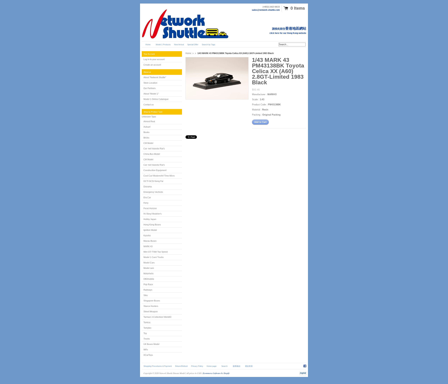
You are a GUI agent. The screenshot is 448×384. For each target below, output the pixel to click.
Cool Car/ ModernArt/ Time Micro (159, 176)
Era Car (147, 197)
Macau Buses (150, 241)
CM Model (148, 143)
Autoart (147, 127)
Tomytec (147, 328)
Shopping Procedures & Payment (158, 366)
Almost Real (149, 121)
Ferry (146, 203)
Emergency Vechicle (153, 192)
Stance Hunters (151, 306)
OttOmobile (149, 279)
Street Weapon (151, 311)
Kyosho (147, 235)
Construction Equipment (155, 170)
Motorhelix (148, 273)
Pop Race (148, 284)
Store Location (150, 83)
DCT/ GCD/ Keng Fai (153, 181)
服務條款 (236, 366)
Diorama (148, 186)
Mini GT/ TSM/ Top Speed (156, 252)
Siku (146, 295)
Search (224, 366)
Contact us (149, 104)
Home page (211, 366)
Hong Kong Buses (152, 224)
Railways (148, 290)
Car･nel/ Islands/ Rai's (154, 148)
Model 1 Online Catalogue (156, 99)
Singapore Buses (152, 301)
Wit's (146, 349)
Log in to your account (154, 59)
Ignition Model (150, 230)
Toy (145, 333)
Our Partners (150, 88)
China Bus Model (152, 154)
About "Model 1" (151, 94)
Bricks (146, 138)
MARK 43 (148, 246)
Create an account (152, 65)
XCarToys (148, 355)
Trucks (147, 339)
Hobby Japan (150, 219)
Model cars (149, 268)
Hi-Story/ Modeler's (153, 214)
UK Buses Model (151, 344)
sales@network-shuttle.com (266, 10)
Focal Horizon (150, 208)
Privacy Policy (197, 366)
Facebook (304, 365)
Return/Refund (181, 366)
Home (188, 53)
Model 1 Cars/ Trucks (154, 257)
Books (146, 132)
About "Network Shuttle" (155, 77)
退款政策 (249, 366)
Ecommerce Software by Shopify (216, 373)
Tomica (147, 322)
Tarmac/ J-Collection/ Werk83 (157, 317)
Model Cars (149, 262)
